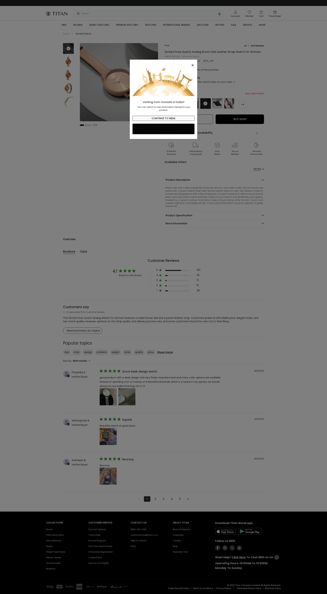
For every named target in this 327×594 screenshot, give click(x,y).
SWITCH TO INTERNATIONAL (163, 129)
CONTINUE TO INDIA (163, 118)
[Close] (163, 63)
